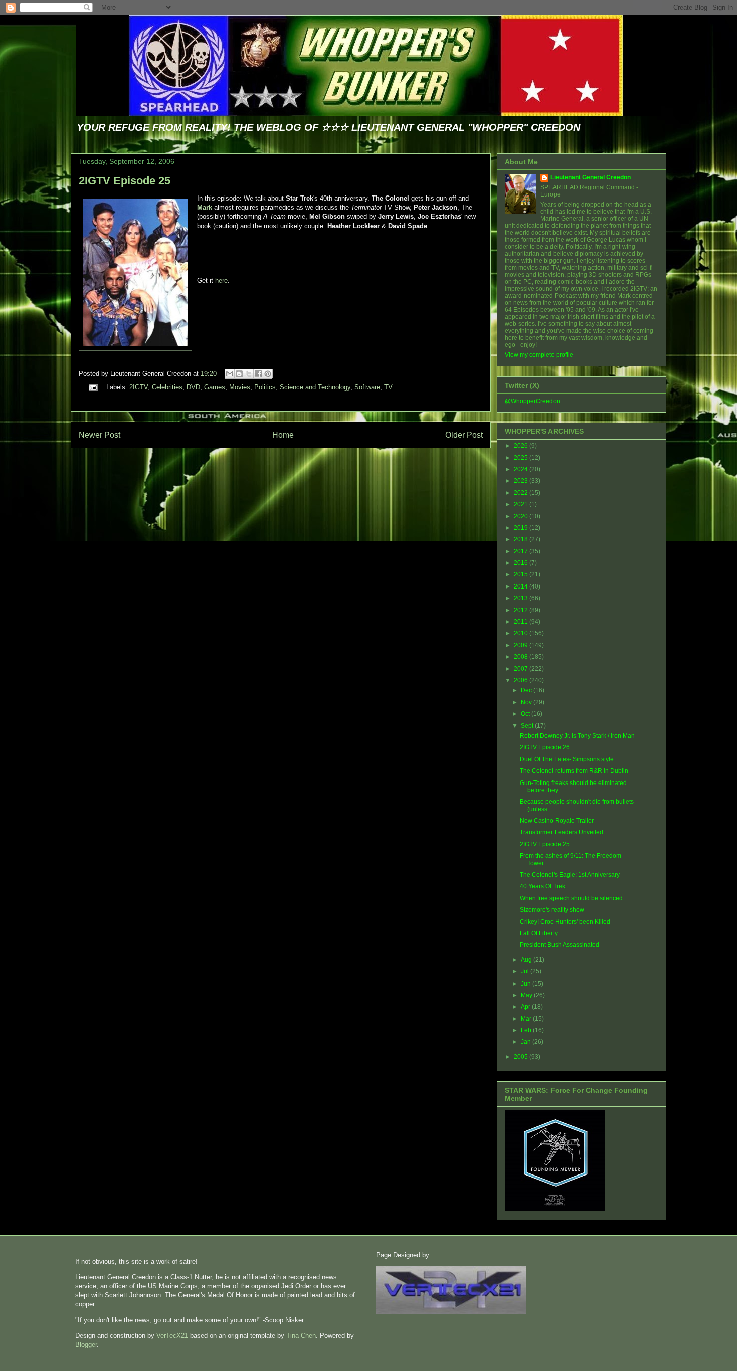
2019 (521, 527)
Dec (527, 690)
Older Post (464, 435)
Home (283, 435)
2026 (521, 445)
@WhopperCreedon (532, 401)
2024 (521, 469)
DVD (193, 387)
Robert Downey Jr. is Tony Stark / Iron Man (577, 735)
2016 (521, 562)
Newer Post (99, 435)
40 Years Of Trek (542, 886)
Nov (527, 702)
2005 (521, 1056)
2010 (521, 633)
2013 (521, 598)
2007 (521, 668)
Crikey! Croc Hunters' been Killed (565, 921)
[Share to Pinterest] (268, 374)
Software (367, 387)
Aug (527, 959)
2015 (521, 574)
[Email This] (230, 374)
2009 (521, 645)
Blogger (86, 1344)
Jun (526, 983)
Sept (528, 725)
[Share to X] (249, 374)
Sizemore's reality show (552, 909)
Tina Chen (301, 1335)
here (221, 280)
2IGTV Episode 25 (124, 180)
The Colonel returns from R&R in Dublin (574, 770)
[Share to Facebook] (258, 374)
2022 (521, 492)
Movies (239, 387)
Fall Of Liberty (539, 933)
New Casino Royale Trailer (557, 820)
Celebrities (167, 387)
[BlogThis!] (239, 374)
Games (214, 387)
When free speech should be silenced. (572, 898)
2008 (521, 656)
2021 (521, 504)
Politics (265, 387)
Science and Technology (315, 387)
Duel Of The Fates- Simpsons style (567, 759)
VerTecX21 (172, 1335)
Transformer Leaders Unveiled (561, 832)
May (527, 995)
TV (388, 387)
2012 (521, 610)
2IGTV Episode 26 (545, 747)
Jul (525, 971)
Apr (526, 1006)
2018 (521, 539)
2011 (521, 621)
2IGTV (138, 387)
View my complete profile (539, 354)
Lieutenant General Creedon (590, 177)
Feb (527, 1030)
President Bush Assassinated (559, 944)
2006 (521, 680)
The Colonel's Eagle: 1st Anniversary (570, 874)
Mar (527, 1018)
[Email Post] (92, 387)
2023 (521, 480)
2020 (521, 516)
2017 (521, 551)
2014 (521, 586)
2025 (521, 457)
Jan (526, 1041)
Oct (526, 713)
